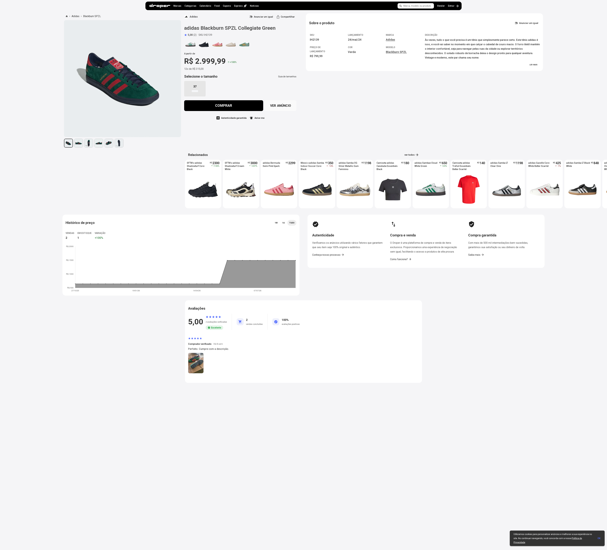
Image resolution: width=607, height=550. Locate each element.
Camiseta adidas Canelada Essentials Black (387, 166)
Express (240, 5)
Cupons (227, 6)
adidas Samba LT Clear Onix (499, 164)
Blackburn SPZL (92, 16)
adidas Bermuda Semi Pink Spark (271, 164)
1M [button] (276, 223)
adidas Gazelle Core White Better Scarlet (538, 164)
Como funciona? (401, 259)
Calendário (205, 6)
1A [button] (283, 223)
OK (599, 538)
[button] (190, 35)
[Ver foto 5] (108, 143)
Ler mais (533, 65)
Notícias (254, 6)
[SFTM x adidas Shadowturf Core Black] (204, 44)
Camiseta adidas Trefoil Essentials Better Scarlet (461, 166)
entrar (453, 6)
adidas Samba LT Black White (578, 164)
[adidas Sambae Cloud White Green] (190, 44)
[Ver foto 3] (88, 143)
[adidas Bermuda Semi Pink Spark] (217, 44)
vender (441, 6)
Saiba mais (476, 254)
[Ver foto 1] (68, 143)
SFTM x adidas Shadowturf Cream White (234, 166)
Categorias (190, 6)
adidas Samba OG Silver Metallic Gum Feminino (349, 166)
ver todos (412, 155)
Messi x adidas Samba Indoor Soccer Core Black (312, 166)
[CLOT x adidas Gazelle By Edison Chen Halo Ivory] (230, 44)
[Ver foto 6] (119, 143)
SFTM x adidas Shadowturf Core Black (195, 166)
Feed (217, 6)
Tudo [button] (291, 223)
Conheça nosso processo (328, 254)
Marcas (177, 6)
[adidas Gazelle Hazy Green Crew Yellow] (244, 44)
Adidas (75, 16)
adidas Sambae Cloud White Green (425, 164)
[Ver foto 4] (98, 143)
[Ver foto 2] (78, 143)
